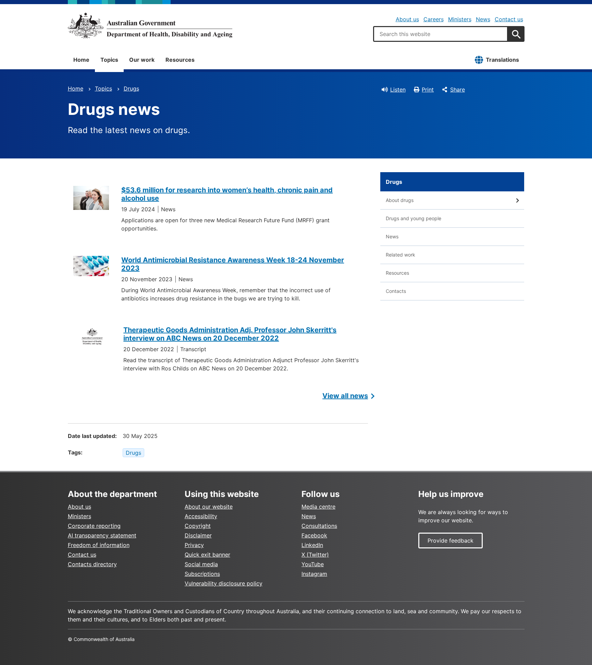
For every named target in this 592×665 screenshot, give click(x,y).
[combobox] (440, 34)
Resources (180, 59)
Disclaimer (198, 535)
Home (81, 59)
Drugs (131, 88)
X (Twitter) (315, 554)
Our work (142, 59)
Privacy (194, 545)
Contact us (509, 19)
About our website (209, 506)
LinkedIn (312, 545)
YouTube (312, 564)
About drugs (400, 200)
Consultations (319, 525)
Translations (502, 59)
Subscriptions (202, 573)
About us (407, 19)
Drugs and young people (413, 218)
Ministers (459, 19)
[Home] (150, 25)
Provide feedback (450, 540)
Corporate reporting (94, 525)
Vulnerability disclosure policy (223, 583)
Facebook (314, 535)
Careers (433, 19)
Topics (109, 59)
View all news (345, 396)
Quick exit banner (207, 554)
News (483, 19)
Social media (201, 564)
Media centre (318, 506)
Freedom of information (99, 545)
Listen (398, 89)
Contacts (396, 291)
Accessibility (201, 516)
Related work (400, 255)
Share (457, 89)
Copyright (198, 525)
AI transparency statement (102, 535)
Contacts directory (92, 564)
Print (428, 89)
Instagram (314, 573)
